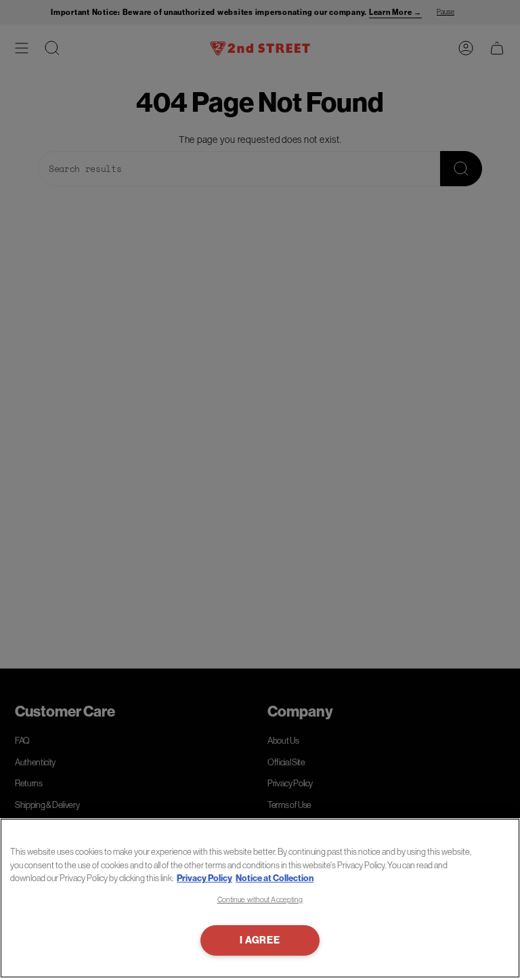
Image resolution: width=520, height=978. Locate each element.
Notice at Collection (274, 878)
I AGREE (260, 940)
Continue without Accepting (260, 899)
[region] (260, 898)
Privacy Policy (204, 878)
